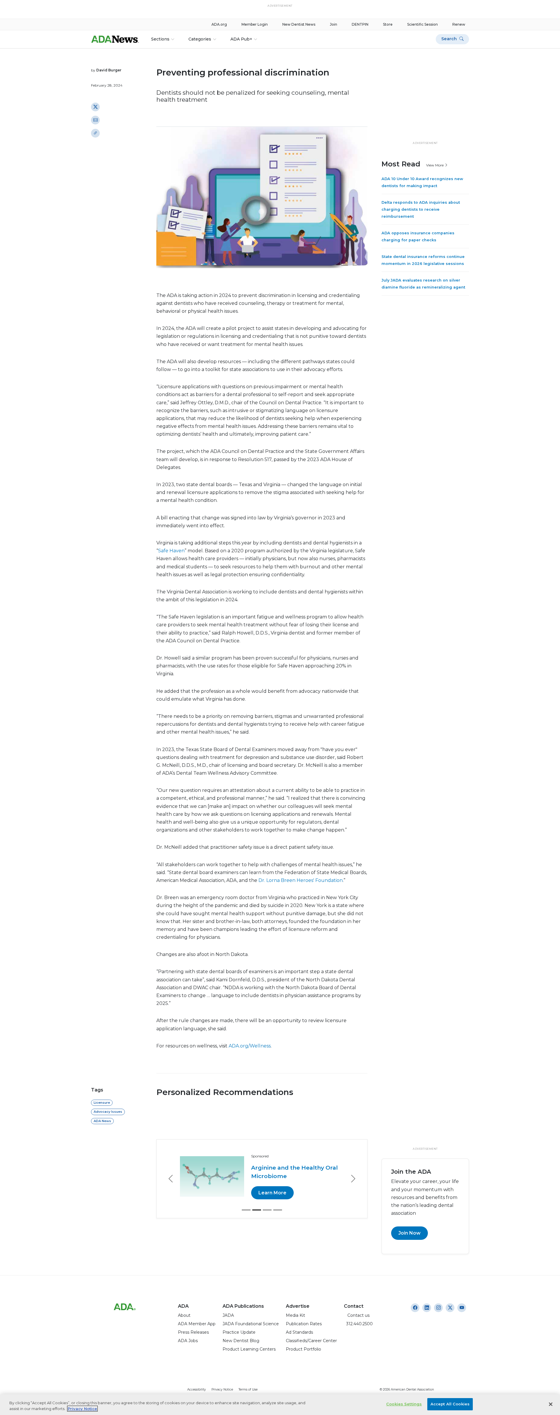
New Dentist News (298, 24)
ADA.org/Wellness (250, 1046)
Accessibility (196, 1389)
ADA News (102, 1121)
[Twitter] (95, 106)
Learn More (272, 1193)
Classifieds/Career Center (311, 1340)
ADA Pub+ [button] (241, 39)
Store (388, 24)
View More (435, 165)
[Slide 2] (256, 1210)
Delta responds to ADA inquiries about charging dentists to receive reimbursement (421, 209)
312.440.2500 (358, 1323)
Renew (458, 24)
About (184, 1315)
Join (333, 24)
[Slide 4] (277, 1210)
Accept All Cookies (450, 1404)
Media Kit (295, 1315)
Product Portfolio (303, 1349)
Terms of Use (248, 1389)
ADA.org (219, 24)
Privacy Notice (222, 1389)
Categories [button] (199, 39)
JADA (228, 1315)
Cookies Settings (404, 1404)
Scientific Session (422, 24)
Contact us (357, 1315)
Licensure (102, 1103)
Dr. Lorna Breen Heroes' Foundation (300, 880)
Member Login (255, 24)
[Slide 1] (246, 1210)
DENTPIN (360, 24)
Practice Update (239, 1332)
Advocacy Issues (108, 1112)
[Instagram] (415, 1307)
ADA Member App (197, 1323)
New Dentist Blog (241, 1340)
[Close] (550, 1404)
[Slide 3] (267, 1210)
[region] (280, 1404)
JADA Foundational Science (251, 1323)
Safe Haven (171, 550)
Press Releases (193, 1332)
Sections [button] (160, 39)
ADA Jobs (188, 1340)
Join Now (409, 1233)
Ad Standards (299, 1332)
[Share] (95, 133)
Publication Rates (304, 1323)
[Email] (95, 119)
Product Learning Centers (249, 1349)
